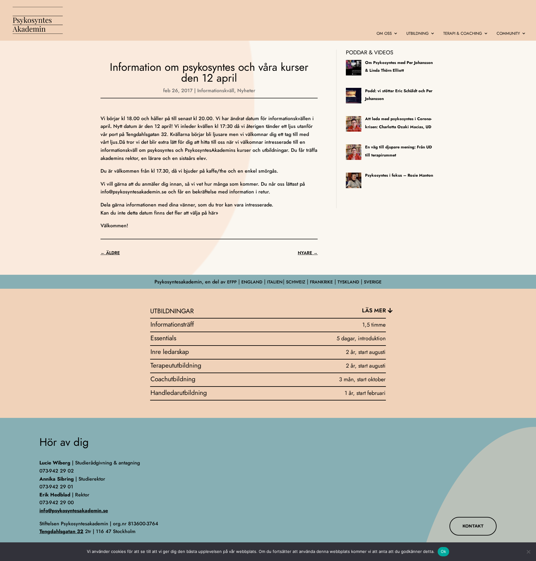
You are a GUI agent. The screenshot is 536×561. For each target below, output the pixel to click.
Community (508, 33)
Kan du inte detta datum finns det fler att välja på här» (159, 212)
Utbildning (417, 33)
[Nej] (528, 552)
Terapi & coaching (462, 33)
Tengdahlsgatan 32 (61, 531)
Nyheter (246, 90)
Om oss (384, 33)
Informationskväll (215, 90)
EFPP (232, 282)
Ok (443, 551)
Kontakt (473, 526)
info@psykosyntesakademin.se (133, 191)
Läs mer (374, 310)
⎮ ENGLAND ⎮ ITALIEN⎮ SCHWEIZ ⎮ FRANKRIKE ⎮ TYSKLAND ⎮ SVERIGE (309, 282)
